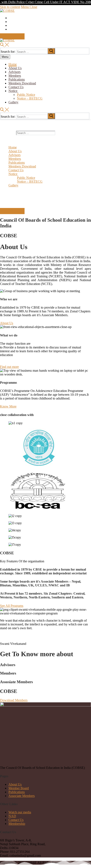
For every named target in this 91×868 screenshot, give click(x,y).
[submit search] (51, 51)
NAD (12, 816)
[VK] (10, 29)
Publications (16, 792)
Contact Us (15, 820)
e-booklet (12, 36)
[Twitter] (10, 18)
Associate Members (21, 796)
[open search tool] (4, 45)
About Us (15, 784)
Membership (16, 823)
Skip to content (10, 7)
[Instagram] (10, 25)
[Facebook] (10, 22)
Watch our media (19, 812)
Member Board (18, 788)
